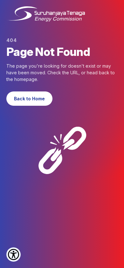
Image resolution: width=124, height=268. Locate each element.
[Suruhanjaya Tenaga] (45, 14)
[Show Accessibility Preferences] (13, 254)
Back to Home (29, 98)
